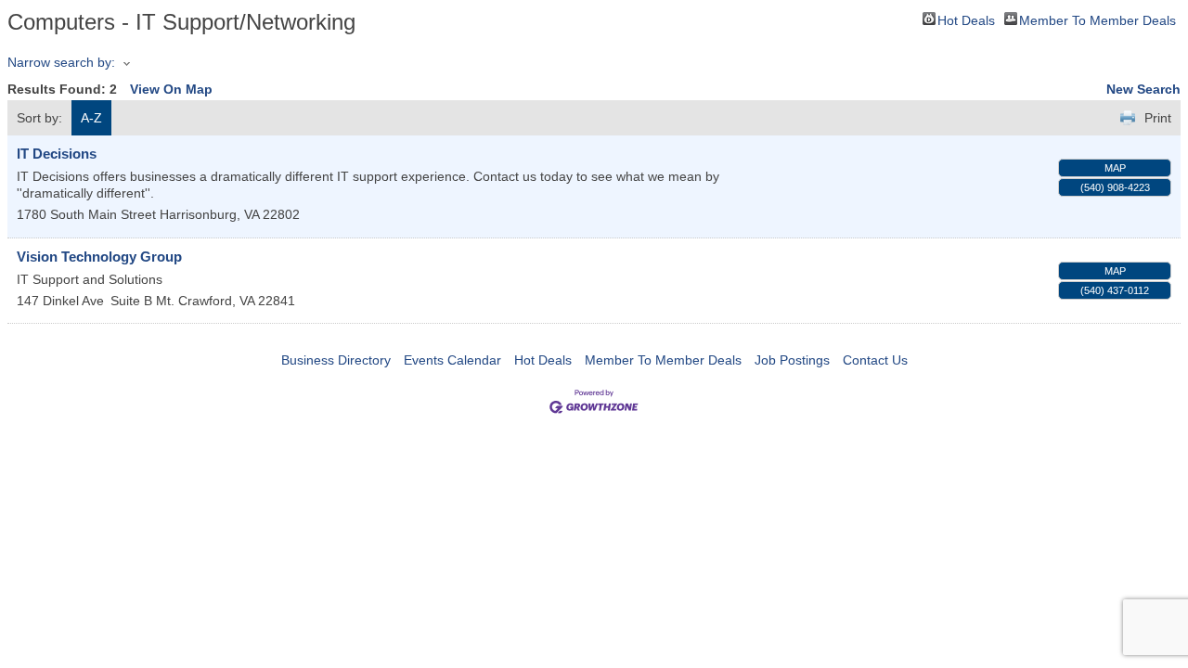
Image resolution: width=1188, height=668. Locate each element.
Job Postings (792, 360)
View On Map (171, 89)
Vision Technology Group (99, 256)
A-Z (91, 117)
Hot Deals (966, 19)
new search (1143, 89)
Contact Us (875, 360)
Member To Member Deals (1097, 19)
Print (1157, 117)
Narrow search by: (61, 62)
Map (1115, 167)
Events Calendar (452, 360)
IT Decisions (57, 153)
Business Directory (336, 360)
